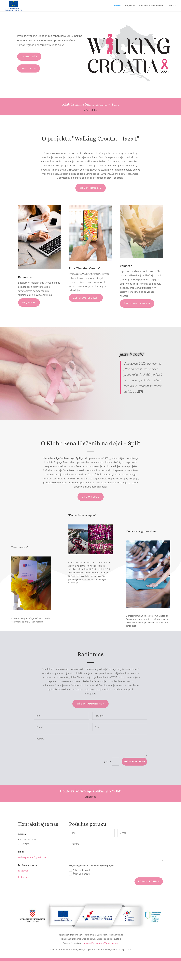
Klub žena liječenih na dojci (152, 6)
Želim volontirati (81, 873)
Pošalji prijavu (134, 761)
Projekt (128, 6)
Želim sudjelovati (81, 870)
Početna (117, 6)
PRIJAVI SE (29, 302)
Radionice (28, 68)
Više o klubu (90, 110)
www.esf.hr (89, 943)
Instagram (23, 877)
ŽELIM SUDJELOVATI (86, 297)
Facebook (23, 870)
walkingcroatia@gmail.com (32, 857)
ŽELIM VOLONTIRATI (137, 303)
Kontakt (172, 6)
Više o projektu (91, 187)
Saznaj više (29, 56)
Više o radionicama (90, 703)
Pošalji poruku (148, 881)
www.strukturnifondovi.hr (107, 943)
